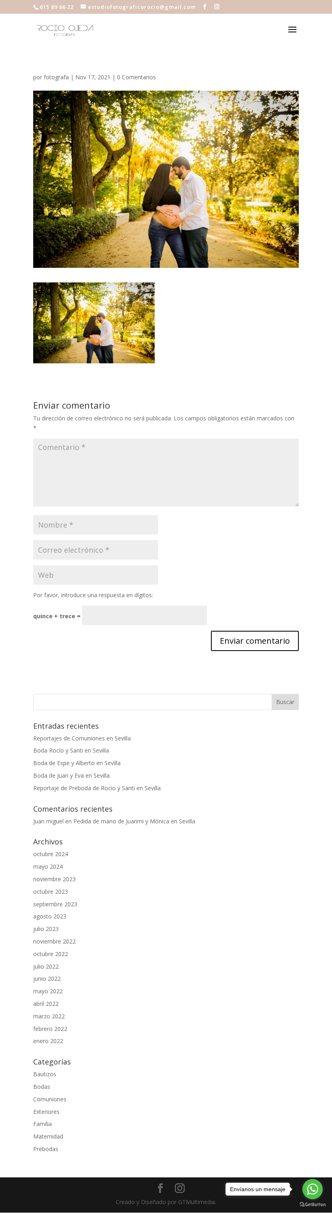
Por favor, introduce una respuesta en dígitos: (93, 595)
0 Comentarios (136, 77)
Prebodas (45, 1149)
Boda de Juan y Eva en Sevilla (71, 775)
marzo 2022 (49, 1016)
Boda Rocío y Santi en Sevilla (71, 750)
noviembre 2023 (54, 879)
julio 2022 (46, 966)
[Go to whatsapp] (312, 1189)
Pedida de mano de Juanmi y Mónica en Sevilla (134, 821)
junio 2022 (47, 978)
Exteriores (46, 1111)
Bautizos (44, 1074)
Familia (42, 1124)
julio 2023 (46, 929)
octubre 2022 (50, 954)
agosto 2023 (49, 916)
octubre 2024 (50, 854)
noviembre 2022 (54, 941)
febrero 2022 (50, 1029)
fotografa (56, 77)
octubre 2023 (50, 891)
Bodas (41, 1086)
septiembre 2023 (55, 904)
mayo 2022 (48, 991)
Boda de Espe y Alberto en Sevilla (77, 763)
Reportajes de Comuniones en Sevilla (82, 738)
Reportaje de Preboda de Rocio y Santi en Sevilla (97, 788)
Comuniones (49, 1099)
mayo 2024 (48, 866)
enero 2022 (48, 1041)
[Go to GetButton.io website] (313, 1204)
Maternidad (48, 1136)
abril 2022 (46, 1003)
